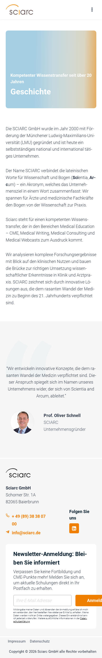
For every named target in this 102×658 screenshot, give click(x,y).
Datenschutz (40, 641)
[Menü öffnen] (92, 9)
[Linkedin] (74, 528)
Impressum (17, 641)
